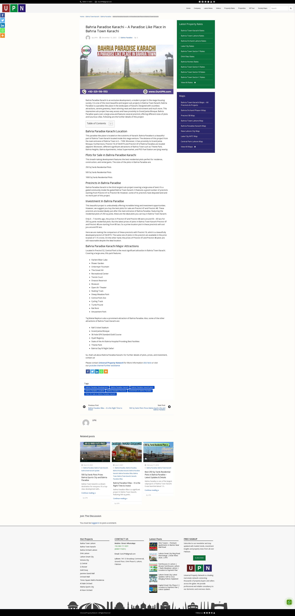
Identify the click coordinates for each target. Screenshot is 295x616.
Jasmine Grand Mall (87, 573)
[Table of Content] (111, 124)
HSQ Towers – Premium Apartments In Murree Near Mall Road (168, 545)
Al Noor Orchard (86, 590)
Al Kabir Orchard (86, 583)
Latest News (208, 8)
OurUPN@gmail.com (128, 554)
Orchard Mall (85, 577)
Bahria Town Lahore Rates (192, 35)
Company (197, 8)
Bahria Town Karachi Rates (192, 30)
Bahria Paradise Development (97, 387)
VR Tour (252, 8)
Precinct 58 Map (188, 115)
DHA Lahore (84, 553)
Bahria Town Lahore (87, 543)
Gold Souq (84, 570)
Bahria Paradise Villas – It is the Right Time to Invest (105, 409)
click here (147, 363)
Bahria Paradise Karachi (119, 387)
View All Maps (187, 146)
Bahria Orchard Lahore (88, 550)
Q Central (83, 563)
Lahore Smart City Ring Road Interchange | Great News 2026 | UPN (169, 555)
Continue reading (88, 493)
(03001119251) (120, 549)
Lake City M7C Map (189, 136)
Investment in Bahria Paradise (140, 391)
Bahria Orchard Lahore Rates (193, 41)
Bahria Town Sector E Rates (193, 67)
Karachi (133, 476)
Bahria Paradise (106, 17)
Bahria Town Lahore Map (192, 120)
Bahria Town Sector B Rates (193, 72)
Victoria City (84, 560)
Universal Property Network (88, 613)
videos (218, 8)
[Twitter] (92, 371)
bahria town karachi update (90, 471)
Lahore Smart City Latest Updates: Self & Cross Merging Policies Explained (168, 577)
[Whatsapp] (101, 371)
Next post (161, 405)
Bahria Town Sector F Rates (193, 51)
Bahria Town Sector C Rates (193, 77)
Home (188, 8)
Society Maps (262, 8)
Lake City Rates (187, 46)
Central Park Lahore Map (192, 141)
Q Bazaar (83, 567)
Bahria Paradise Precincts (116, 391)
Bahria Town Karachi (92, 17)
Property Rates (229, 8)
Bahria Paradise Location (95, 391)
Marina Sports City (87, 587)
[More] (106, 371)
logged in (95, 523)
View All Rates (187, 82)
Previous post (93, 405)
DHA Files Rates (187, 56)
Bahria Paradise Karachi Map (193, 126)
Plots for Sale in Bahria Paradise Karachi (100, 394)
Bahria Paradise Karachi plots (142, 387)
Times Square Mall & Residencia (92, 580)
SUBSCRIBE (199, 558)
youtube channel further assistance (104, 365)
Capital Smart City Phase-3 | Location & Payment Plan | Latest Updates (169, 587)
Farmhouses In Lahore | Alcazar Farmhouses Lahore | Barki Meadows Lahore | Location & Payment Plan (168, 567)
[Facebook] (88, 371)
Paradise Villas (118, 479)
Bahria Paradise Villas (126, 473)
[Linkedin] (97, 371)
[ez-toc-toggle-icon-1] (109, 124)
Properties (242, 8)
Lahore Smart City (87, 557)
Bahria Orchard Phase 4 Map (193, 110)
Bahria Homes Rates (190, 61)
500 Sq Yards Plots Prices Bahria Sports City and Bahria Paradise (147, 409)
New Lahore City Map (190, 131)
